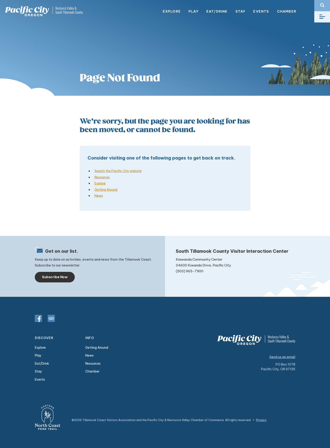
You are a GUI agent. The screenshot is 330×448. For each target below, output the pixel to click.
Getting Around (106, 190)
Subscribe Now (55, 277)
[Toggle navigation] (322, 16)
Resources (102, 177)
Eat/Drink (217, 11)
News (99, 196)
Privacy (261, 420)
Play (193, 11)
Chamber (286, 11)
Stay (240, 11)
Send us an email (282, 357)
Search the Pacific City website (118, 171)
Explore (172, 11)
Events (261, 11)
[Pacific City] (43, 11)
